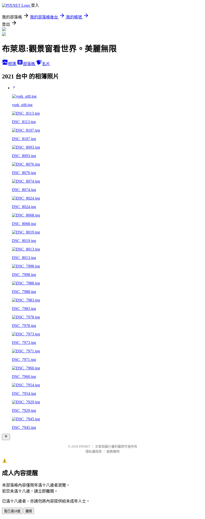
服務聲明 (113, 451)
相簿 (12, 64)
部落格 (29, 64)
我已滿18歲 (12, 511)
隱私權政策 (94, 451)
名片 (46, 64)
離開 (29, 511)
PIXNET (84, 446)
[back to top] (6, 437)
